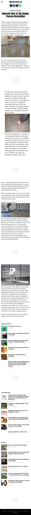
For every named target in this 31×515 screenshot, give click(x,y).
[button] (2, 1)
